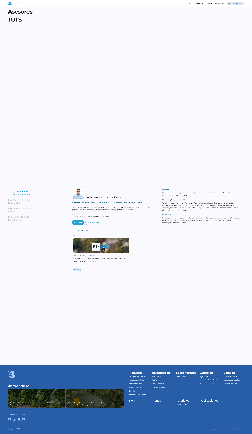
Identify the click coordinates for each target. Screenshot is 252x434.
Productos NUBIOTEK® (209, 380)
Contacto (230, 372)
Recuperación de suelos (137, 376)
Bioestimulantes (134, 387)
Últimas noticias (18, 386)
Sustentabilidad (158, 387)
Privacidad (231, 429)
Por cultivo (156, 376)
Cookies (241, 429)
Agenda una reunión (232, 380)
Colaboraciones (158, 384)
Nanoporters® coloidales (138, 395)
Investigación (161, 372)
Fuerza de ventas (230, 376)
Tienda (156, 400)
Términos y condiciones (216, 429)
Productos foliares (135, 384)
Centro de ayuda (206, 374)
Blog (131, 400)
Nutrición (132, 391)
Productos (135, 372)
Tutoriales (182, 400)
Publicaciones (209, 400)
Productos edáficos (136, 380)
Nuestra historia (182, 376)
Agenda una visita (231, 384)
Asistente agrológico (208, 383)
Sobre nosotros (186, 372)
